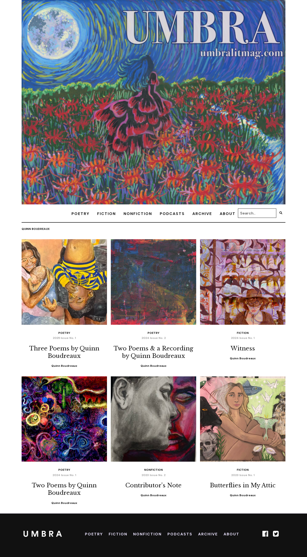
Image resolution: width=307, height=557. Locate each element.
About (228, 213)
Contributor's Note (153, 485)
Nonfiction (138, 213)
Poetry (80, 213)
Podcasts (172, 213)
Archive (202, 213)
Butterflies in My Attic (243, 485)
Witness (243, 348)
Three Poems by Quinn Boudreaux (64, 352)
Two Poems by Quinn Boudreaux (64, 489)
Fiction (106, 213)
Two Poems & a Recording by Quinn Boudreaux (153, 352)
